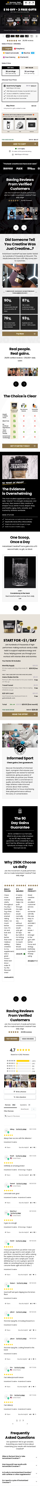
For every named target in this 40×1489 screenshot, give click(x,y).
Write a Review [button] (21, 1092)
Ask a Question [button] (21, 1097)
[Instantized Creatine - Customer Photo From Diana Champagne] (16, 1084)
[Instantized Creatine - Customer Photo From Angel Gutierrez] (24, 1084)
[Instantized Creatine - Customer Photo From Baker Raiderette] (32, 1084)
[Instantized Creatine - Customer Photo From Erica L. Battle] (8, 1084)
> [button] (27, 1423)
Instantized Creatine (10, 1142)
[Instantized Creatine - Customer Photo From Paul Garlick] (16, 1078)
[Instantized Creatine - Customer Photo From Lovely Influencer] (8, 1078)
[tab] (28, 1039)
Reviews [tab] (8, 1105)
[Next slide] (36, 36)
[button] (11, 71)
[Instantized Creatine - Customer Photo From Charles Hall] (32, 1078)
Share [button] (8, 1147)
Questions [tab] (23, 1105)
